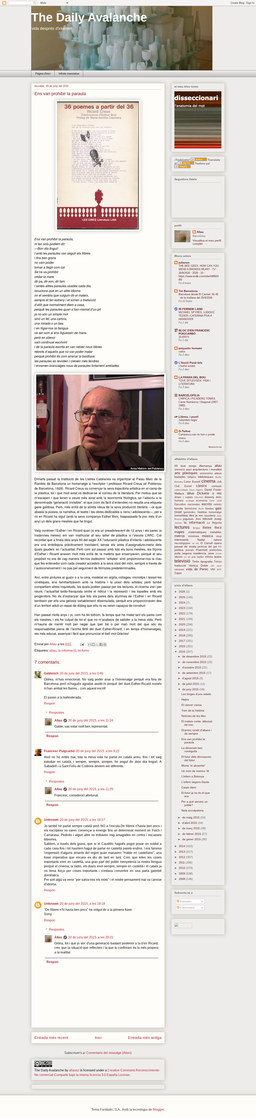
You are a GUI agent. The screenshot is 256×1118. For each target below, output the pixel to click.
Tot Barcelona (188, 291)
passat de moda (185, 546)
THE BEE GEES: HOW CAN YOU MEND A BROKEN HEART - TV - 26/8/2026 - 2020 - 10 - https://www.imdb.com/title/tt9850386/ (199, 272)
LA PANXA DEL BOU (192, 377)
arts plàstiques (186, 473)
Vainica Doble (198, 565)
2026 (182, 591)
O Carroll (206, 543)
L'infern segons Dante (195, 782)
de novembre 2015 (194, 662)
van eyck (216, 566)
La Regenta (214, 522)
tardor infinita (205, 556)
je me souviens (205, 515)
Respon (49, 703)
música (207, 536)
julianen (184, 262)
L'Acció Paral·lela (190, 362)
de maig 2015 (191, 817)
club (219, 481)
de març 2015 (191, 828)
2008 (182, 879)
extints (218, 504)
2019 (182, 629)
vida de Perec (197, 569)
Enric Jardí (216, 500)
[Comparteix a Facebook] (101, 644)
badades (179, 476)
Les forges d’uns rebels (196, 694)
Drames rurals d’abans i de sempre (196, 732)
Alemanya (205, 465)
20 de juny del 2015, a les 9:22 (97, 751)
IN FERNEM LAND (191, 309)
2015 (182, 651)
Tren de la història (192, 710)
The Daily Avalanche (89, 17)
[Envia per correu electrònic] (90, 644)
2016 (182, 646)
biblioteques (205, 476)
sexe (211, 553)
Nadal (201, 539)
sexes (219, 553)
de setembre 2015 (194, 672)
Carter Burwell (192, 481)
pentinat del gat (207, 546)
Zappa (178, 573)
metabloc (216, 532)
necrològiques (182, 543)
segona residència (194, 553)
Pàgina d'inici (43, 73)
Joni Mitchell (204, 518)
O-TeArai (184, 431)
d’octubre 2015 (192, 667)
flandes (209, 508)
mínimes (193, 536)
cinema (208, 481)
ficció (201, 508)
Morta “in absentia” (193, 765)
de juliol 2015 (191, 683)
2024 (182, 602)
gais (218, 508)
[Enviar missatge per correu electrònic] (82, 644)
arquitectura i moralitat (207, 469)
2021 (182, 619)
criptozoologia (181, 490)
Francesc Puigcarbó (59, 751)
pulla (177, 553)
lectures (83, 650)
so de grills (190, 557)
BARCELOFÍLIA (189, 395)
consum (217, 486)
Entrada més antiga (145, 1037)
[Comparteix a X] (97, 644)
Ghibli (178, 512)
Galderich (51, 673)
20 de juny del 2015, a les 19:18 (82, 903)
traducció (180, 565)
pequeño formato (190, 348)
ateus (218, 473)
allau (52, 650)
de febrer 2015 (192, 833)
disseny (209, 497)
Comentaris (187, 907)
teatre (218, 556)
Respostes (56, 712)
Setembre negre (188, 420)
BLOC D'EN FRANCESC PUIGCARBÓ (194, 332)
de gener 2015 (192, 839)
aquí (189, 469)
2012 (182, 857)
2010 (182, 867)
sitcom (178, 556)
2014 (182, 846)
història (202, 512)
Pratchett (201, 549)
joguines (188, 518)
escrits (207, 504)
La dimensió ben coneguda (191, 749)
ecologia (190, 500)
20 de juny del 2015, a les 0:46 (81, 673)
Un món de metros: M (195, 771)
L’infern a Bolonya (192, 776)
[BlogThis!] (93, 644)
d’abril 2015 (190, 822)
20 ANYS (184, 336)
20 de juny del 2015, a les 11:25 (90, 789)
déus (190, 493)
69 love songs (185, 465)
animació (179, 469)
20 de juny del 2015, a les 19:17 (82, 819)
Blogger (158, 1109)
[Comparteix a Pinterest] (105, 644)
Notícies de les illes (193, 715)
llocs (218, 527)
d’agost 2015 (190, 678)
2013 (182, 851)
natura (217, 539)
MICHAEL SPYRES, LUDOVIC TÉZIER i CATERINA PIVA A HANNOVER (197, 316)
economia (201, 500)
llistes (207, 527)
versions (179, 569)
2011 (182, 862)
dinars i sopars (183, 497)
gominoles (189, 512)
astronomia (206, 473)
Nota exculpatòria (192, 810)
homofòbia (181, 515)
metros (179, 536)
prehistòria (216, 550)
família (178, 508)
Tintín (195, 561)
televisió (182, 561)
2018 (182, 635)
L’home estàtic (187, 365)
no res (195, 543)
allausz (74, 1070)
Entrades (185, 901)
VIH (212, 569)
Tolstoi (218, 561)
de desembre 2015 (194, 656)
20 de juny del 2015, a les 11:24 (90, 720)
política (178, 549)
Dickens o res (209, 493)
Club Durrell (183, 486)
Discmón (199, 497)
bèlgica (192, 477)
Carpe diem (188, 787)
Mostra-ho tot (215, 447)
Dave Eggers (196, 490)
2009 (182, 873)
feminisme (191, 508)
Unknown (51, 819)
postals (190, 550)
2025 (182, 597)
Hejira (185, 699)
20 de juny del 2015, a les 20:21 (90, 937)
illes (191, 515)
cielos (182, 351)
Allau (58, 720)
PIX (220, 546)
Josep (218, 518)
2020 (182, 624)
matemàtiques (197, 532)
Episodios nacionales (187, 504)
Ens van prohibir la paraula (193, 741)
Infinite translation (69, 73)
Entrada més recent (51, 1037)
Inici (98, 1037)
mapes (179, 532)
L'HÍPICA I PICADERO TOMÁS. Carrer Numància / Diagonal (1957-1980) (198, 402)
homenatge (215, 512)
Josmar (178, 523)
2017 (182, 640)
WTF (219, 569)
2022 (182, 613)
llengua (196, 528)
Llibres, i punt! (189, 416)
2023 (182, 608)
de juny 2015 (190, 689)
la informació (67, 650)
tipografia (206, 561)
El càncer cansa (191, 704)
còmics (201, 486)
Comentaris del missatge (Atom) (109, 1053)
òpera (218, 543)
